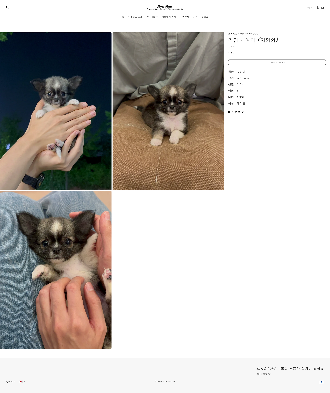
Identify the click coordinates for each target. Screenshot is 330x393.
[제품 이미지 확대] (56, 111)
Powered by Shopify (165, 381)
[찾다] (7, 7)
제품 (235, 33)
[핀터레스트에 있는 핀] (236, 111)
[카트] (322, 7)
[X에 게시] (232, 111)
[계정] (318, 7)
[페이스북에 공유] (229, 111)
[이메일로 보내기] (239, 111)
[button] (243, 111)
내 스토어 (232, 46)
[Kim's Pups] (165, 7)
